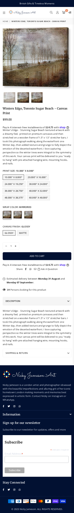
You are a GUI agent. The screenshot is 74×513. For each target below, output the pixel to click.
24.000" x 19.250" (14, 184)
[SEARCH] (51, 12)
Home (5, 21)
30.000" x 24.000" (38, 184)
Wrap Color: (17, 207)
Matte (23, 233)
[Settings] (69, 12)
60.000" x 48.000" (38, 197)
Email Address (14, 453)
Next (68, 58)
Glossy (9, 233)
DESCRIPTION (13, 301)
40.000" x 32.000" (38, 190)
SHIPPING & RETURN (17, 353)
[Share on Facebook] (26, 269)
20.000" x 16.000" (37, 177)
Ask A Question (49, 269)
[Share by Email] (35, 269)
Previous (5, 58)
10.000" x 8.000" (13, 177)
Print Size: (18, 170)
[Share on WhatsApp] (30, 269)
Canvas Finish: (16, 226)
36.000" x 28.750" (14, 190)
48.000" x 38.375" (14, 197)
